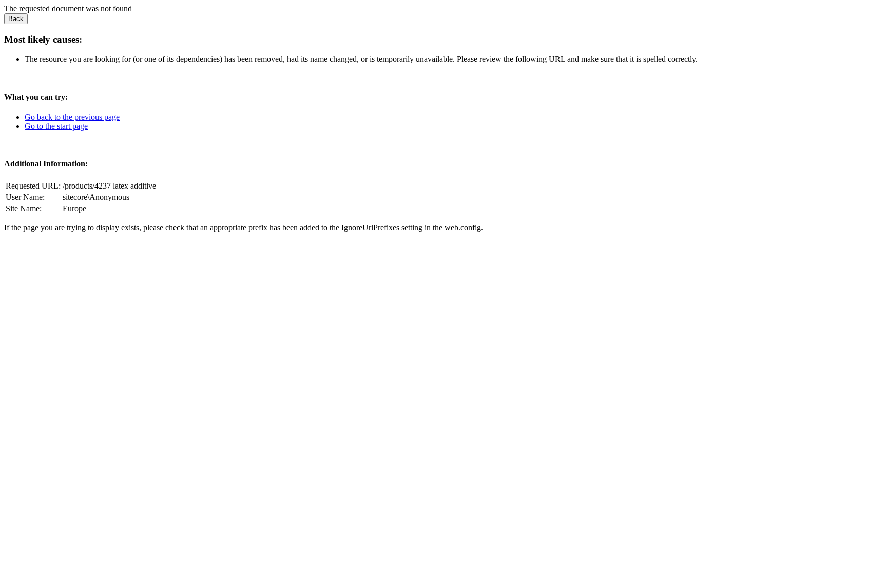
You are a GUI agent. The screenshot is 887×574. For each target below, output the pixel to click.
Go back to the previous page (72, 117)
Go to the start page (56, 126)
